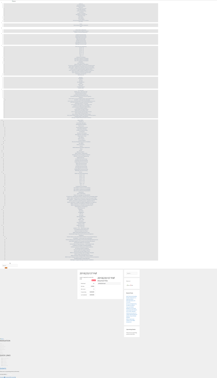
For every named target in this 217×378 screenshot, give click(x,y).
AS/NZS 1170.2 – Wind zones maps (80, 91)
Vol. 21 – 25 (81, 51)
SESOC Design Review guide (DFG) (81, 112)
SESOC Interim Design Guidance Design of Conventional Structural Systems (81, 115)
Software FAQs (81, 88)
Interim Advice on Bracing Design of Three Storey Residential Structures (81, 101)
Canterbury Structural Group (80, 35)
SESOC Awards (81, 18)
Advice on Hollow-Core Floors (80, 93)
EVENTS (3, 368)
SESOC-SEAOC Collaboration (81, 29)
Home (1, 343)
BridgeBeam (80, 78)
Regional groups (80, 33)
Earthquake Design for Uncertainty (81, 103)
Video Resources (81, 75)
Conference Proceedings (81, 57)
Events (81, 24)
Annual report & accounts (81, 8)
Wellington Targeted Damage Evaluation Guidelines (81, 117)
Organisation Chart (81, 15)
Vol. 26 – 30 (81, 50)
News (81, 26)
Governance (81, 7)
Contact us (81, 3)
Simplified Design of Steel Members (81, 116)
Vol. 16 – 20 (81, 52)
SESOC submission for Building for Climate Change (81, 71)
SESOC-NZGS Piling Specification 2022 (81, 95)
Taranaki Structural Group (81, 40)
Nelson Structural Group (81, 38)
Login (94, 280)
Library (80, 45)
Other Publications (80, 63)
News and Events (80, 22)
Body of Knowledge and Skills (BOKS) (81, 64)
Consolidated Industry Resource (81, 92)
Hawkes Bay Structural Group (80, 37)
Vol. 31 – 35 (81, 48)
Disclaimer (81, 85)
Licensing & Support (81, 86)
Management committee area (81, 14)
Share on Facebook (127, 283)
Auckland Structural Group (81, 34)
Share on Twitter (133, 283)
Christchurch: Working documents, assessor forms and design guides (81, 65)
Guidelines (81, 97)
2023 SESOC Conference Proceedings (81, 58)
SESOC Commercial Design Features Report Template (81, 111)
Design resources (80, 89)
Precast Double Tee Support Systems (81, 109)
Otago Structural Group (80, 39)
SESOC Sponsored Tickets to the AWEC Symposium (130, 320)
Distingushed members (80, 6)
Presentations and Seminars (80, 73)
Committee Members (81, 5)
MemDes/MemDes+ (81, 82)
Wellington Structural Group (80, 44)
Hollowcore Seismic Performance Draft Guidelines (81, 107)
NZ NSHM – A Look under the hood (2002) (82, 99)
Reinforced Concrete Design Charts (81, 110)
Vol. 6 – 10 (81, 54)
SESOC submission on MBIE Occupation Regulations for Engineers (81, 70)
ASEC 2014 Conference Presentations (81, 60)
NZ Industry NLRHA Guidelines (81, 108)
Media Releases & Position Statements (81, 25)
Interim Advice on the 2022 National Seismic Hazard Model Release (81, 98)
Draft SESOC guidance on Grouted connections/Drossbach (81, 102)
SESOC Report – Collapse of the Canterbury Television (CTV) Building (81, 67)
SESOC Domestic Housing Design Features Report (81, 114)
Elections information (81, 13)
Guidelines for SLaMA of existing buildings (81, 105)
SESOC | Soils (80, 84)
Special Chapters (80, 28)
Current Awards (81, 19)
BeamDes (81, 77)
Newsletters (81, 61)
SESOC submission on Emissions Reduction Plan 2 (81, 72)
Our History (81, 16)
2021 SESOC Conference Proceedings (81, 59)
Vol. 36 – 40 (81, 47)
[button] (6, 267)
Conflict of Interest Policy (81, 10)
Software (80, 76)
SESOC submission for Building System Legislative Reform (81, 69)
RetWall (80, 83)
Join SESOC (81, 21)
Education (1, 353)
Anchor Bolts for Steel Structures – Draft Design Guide (81, 104)
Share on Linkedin (130, 283)
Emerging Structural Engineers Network (80, 31)
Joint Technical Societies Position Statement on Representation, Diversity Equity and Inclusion (131, 299)
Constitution (81, 12)
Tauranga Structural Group (81, 41)
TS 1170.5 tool (80, 90)
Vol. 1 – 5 (81, 56)
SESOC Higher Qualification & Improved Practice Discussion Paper (81, 66)
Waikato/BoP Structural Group (81, 42)
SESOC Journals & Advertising (80, 46)
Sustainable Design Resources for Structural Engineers (80, 96)
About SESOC (80, 2)
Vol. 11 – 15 (81, 53)
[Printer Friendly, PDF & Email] (129, 286)
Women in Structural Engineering (80, 32)
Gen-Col (80, 79)
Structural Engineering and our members (81, 20)
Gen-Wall (81, 80)
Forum (80, 27)
